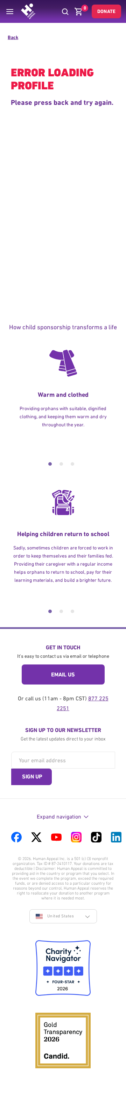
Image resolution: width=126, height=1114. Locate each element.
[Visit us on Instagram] (76, 837)
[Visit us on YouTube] (56, 837)
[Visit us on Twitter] (36, 837)
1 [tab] (50, 464)
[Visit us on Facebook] (16, 837)
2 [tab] (61, 464)
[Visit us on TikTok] (96, 837)
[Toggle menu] (9, 11)
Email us (63, 674)
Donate (106, 11)
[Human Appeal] (28, 11)
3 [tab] (72, 464)
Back (13, 37)
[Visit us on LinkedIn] (116, 837)
